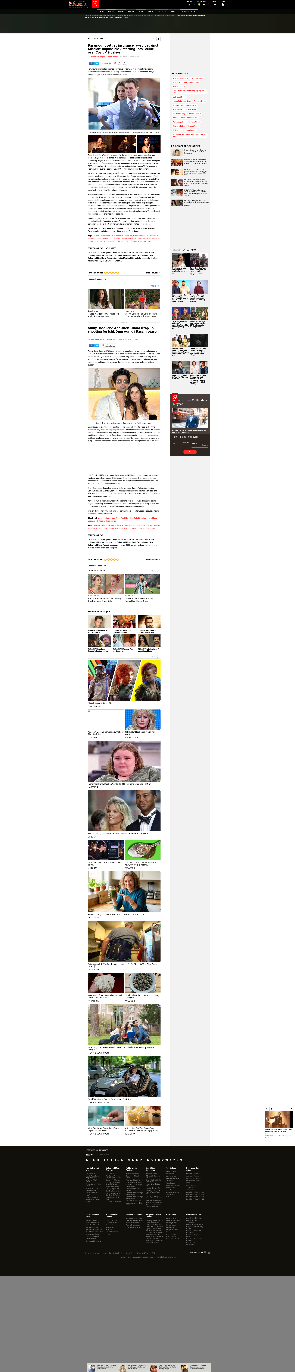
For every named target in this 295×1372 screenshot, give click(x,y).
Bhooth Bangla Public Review (133, 1189)
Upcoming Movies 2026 (124, 258)
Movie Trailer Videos (133, 1223)
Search (190, 452)
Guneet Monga (193, 126)
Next (157, 144)
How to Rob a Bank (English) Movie (186, 82)
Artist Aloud (170, 1227)
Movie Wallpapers (112, 1232)
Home (87, 1253)
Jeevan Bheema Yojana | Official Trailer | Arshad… (154, 1229)
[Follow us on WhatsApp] (199, 4)
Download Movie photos (194, 1224)
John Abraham (171, 1190)
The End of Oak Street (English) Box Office (153, 1205)
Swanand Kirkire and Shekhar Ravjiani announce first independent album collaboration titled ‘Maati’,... (198, 380)
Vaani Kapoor (170, 1183)
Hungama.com (171, 1225)
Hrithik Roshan (190, 130)
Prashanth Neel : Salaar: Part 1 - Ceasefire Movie (189, 135)
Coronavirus (128, 236)
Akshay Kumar (171, 1171)
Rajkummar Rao (171, 1197)
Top (171, 1168)
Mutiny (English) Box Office (153, 1185)
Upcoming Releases (92, 1236)
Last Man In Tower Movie (94, 1188)
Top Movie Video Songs (134, 1218)
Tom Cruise (98, 241)
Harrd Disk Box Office (153, 1188)
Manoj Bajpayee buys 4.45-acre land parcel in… (98, 631)
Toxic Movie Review (180, 78)
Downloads (194, 1215)
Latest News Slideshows (94, 1234)
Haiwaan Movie (91, 1190)
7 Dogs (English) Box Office (153, 1177)
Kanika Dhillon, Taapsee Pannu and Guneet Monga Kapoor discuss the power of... (180, 352)
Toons (108, 1234)
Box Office (150, 1169)
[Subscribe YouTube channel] (208, 4)
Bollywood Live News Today (100, 258)
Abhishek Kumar (100, 525)
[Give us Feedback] (215, 5)
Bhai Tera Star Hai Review (114, 1191)
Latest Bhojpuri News (173, 1220)
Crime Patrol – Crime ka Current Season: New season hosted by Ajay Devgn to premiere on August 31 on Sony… (196, 172)
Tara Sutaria (170, 1194)
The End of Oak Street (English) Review (113, 1183)
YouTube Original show (147, 528)
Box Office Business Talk (94, 1229)
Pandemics (147, 238)
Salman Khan (170, 1187)
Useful (171, 1215)
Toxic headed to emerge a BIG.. (184, 109)
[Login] (222, 5)
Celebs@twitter (171, 1223)
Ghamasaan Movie (92, 1193)
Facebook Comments (97, 279)
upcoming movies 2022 (120, 545)
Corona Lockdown (106, 236)
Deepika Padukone (172, 1178)
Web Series (118, 528)
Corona (96, 236)
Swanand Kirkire (179, 126)
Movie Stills (110, 1227)
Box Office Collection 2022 (195, 1194)
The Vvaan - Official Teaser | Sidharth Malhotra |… (155, 1237)
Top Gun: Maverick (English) (127, 241)
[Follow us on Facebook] (195, 4)
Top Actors (190, 1187)
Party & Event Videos (133, 1225)
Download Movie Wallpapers (192, 1243)
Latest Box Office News (93, 1225)
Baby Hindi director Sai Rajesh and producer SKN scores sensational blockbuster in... (180, 298)
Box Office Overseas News (94, 1232)
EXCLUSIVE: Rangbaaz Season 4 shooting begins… (98, 650)
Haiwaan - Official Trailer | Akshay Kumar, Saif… (154, 1241)
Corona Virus (118, 236)
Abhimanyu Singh (179, 114)
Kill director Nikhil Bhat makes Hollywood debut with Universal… (189, 431)
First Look (109, 1229)
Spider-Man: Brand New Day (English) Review (114, 1194)
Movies (89, 1154)
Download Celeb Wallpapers (191, 1221)
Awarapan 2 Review (112, 1186)
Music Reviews (171, 1236)
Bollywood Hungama (91, 15)
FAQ (153, 1253)
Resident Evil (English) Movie (93, 1200)
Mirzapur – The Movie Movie (93, 1181)
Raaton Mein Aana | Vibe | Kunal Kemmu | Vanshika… (154, 1225)
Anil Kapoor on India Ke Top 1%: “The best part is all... (180, 377)
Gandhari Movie (197, 78)
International (116, 238)
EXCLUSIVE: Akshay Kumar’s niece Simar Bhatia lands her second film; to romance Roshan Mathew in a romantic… (196, 203)
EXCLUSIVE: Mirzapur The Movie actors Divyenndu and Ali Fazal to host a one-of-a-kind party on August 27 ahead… (195, 192)
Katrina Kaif (170, 1174)
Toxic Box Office (179, 87)
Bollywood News (110, 252)
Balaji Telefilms (122, 525)
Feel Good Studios (135, 525)
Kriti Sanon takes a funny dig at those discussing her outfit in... (180, 270)
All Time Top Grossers (193, 1178)
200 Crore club (191, 1185)
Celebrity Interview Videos (134, 1220)
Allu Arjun (169, 1181)
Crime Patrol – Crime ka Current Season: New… (147, 631)
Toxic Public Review (132, 1174)
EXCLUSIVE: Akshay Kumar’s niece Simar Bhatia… (148, 650)
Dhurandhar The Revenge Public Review (134, 1193)
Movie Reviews (91, 1239)
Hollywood (107, 238)
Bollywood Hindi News (93, 1241)
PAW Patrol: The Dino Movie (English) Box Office (188, 92)
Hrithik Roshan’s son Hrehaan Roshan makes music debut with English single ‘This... (198, 352)
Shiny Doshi (97, 528)
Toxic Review (110, 1174)
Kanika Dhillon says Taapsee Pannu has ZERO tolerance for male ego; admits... (197, 324)
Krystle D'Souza (195, 114)
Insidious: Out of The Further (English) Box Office (153, 1192)
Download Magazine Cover (193, 1235)
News (101, 15)
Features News (200, 101)
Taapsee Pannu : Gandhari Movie (185, 118)
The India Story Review (113, 1201)
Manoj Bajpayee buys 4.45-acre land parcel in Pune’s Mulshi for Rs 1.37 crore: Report (195, 151)
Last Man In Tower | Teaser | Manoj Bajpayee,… (155, 1221)
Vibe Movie (89, 1195)
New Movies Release (106, 255)
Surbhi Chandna (108, 528)
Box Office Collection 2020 (195, 1199)
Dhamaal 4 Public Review (134, 1182)
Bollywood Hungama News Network (104, 57)
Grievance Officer (142, 1253)
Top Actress (190, 1190)
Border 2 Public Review (133, 1201)
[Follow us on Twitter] (204, 4)
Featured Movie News (93, 1222)
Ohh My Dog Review (112, 1189)
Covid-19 (99, 238)
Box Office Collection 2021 (195, 1197)
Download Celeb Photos (194, 1218)
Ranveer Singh (171, 1176)
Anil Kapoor (177, 130)
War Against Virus (144, 241)
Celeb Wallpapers (112, 1225)
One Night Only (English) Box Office (154, 1181)
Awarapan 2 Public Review (134, 1180)
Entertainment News (145, 255)
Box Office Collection (193, 1174)
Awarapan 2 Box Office (153, 1200)
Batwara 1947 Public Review (132, 1177)
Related (176, 250)
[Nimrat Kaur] (100, 144)
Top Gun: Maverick (110, 241)
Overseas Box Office (193, 1180)
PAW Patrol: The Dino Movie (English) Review (113, 1177)
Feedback (118, 1253)
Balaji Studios (111, 525)
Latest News (189, 250)
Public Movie (131, 1169)
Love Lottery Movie (92, 1197)
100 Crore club (191, 1183)
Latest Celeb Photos (112, 1222)
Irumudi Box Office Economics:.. (185, 105)
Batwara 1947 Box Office (154, 1202)
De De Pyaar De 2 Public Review (134, 1204)
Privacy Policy (107, 1253)
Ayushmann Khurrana (173, 1192)
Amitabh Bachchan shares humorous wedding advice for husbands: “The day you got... (197, 298)
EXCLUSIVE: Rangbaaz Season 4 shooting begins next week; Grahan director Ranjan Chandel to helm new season (196, 182)
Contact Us (129, 1253)
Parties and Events (112, 1220)
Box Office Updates (92, 1227)
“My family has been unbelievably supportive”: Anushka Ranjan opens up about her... (180, 325)
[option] (279, 1124)
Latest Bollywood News (182, 101)
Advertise (96, 1253)
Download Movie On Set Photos (194, 1239)
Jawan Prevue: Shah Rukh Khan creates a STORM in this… (278, 1131)
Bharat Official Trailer (173, 1239)
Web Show (127, 528)
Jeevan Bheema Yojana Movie (93, 1185)
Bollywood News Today (98, 545)
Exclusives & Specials (133, 1227)
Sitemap (169, 1232)
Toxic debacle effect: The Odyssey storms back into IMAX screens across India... (198, 271)
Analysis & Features (192, 1176)
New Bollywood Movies (128, 252)
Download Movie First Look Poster (193, 1231)
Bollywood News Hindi (126, 255)
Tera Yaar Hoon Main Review (112, 1198)
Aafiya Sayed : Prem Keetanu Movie (186, 122)
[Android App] (205, 1252)
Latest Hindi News (172, 1218)
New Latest (134, 1215)
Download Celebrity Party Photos (194, 1227)
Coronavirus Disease (140, 236)
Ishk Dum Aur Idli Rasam (151, 525)
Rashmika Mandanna (173, 1185)
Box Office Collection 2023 (195, 1192)
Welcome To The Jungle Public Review (134, 1185)
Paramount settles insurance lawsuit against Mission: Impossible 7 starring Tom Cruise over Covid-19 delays (139, 15)
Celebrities (104, 1154)
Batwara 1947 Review (113, 1180)
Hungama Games (172, 1229)
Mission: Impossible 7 (129, 238)
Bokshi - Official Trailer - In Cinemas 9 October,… (154, 1233)
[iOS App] (209, 1252)
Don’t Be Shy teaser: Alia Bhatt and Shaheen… (122, 631)
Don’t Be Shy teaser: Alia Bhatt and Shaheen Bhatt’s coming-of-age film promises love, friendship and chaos (196, 161)
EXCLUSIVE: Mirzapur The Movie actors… (123, 650)
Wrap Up (135, 528)
